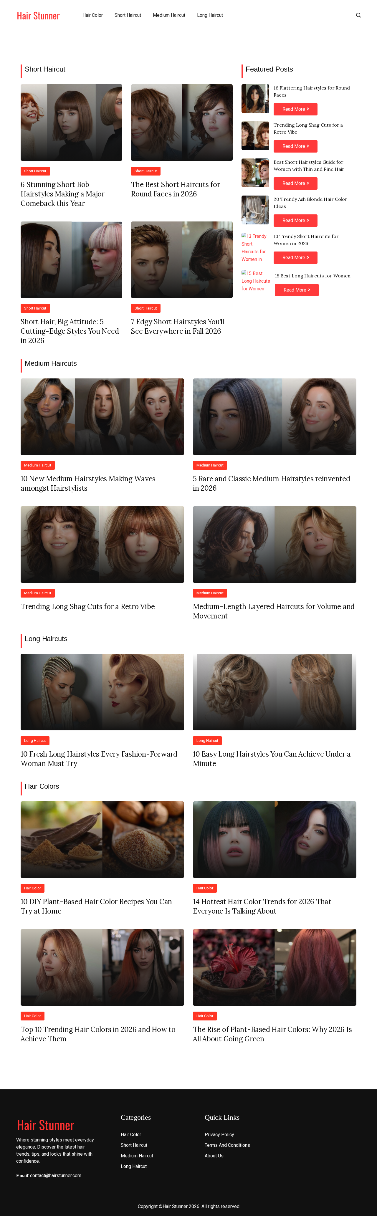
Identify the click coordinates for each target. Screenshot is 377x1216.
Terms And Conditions (227, 1145)
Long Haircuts (46, 639)
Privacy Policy (219, 1134)
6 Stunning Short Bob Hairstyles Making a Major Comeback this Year (63, 194)
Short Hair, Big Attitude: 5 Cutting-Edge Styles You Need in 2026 (70, 331)
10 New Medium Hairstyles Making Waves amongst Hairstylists (88, 483)
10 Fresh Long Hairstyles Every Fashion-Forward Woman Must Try (99, 759)
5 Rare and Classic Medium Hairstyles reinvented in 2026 (271, 483)
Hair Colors (42, 786)
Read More (294, 109)
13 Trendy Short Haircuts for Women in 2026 (306, 239)
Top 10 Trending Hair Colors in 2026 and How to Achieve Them (98, 1034)
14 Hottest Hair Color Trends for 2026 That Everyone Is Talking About (262, 906)
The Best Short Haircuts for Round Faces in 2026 (175, 189)
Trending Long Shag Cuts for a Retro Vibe (308, 128)
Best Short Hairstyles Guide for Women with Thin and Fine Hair (309, 165)
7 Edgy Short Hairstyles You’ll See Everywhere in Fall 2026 (177, 326)
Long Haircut (210, 15)
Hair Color (92, 15)
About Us (214, 1156)
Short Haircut (128, 15)
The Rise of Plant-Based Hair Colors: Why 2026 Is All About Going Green (272, 1034)
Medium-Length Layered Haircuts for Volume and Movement (274, 611)
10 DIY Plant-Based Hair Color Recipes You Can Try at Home (96, 906)
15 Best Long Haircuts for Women (312, 276)
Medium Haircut (169, 15)
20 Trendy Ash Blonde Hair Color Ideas (310, 202)
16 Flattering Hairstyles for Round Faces (312, 91)
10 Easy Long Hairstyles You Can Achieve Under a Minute (272, 759)
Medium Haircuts (51, 363)
